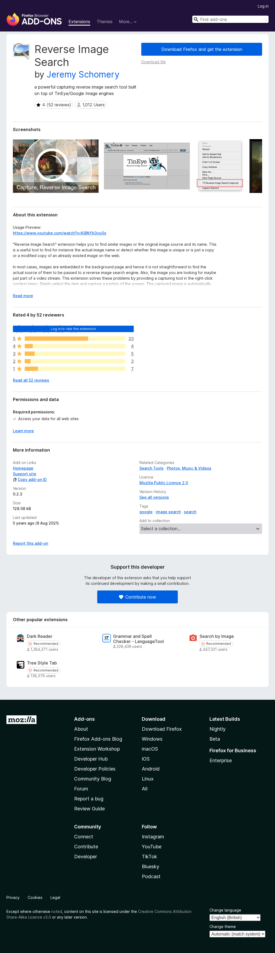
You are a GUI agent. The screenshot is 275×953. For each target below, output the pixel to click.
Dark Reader (39, 636)
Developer (85, 856)
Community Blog (92, 779)
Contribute (86, 846)
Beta (214, 739)
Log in (263, 6)
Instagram (153, 836)
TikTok (149, 856)
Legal (55, 897)
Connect (83, 836)
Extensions (79, 21)
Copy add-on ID (32, 479)
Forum (81, 789)
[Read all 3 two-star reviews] (75, 361)
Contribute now (140, 597)
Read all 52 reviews (31, 380)
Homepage (23, 468)
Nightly (217, 729)
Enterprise (220, 760)
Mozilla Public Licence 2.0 (163, 482)
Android (151, 769)
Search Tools (151, 468)
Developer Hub (91, 759)
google (146, 511)
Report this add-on (30, 543)
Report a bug (88, 798)
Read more (23, 295)
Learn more (23, 430)
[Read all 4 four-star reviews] (75, 346)
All (144, 789)
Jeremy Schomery (83, 74)
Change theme (222, 926)
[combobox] (230, 19)
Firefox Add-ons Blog (98, 739)
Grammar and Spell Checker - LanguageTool (138, 639)
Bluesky (150, 866)
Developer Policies (94, 769)
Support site (24, 474)
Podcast (151, 876)
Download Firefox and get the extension (201, 49)
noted (56, 911)
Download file (153, 61)
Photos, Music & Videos (189, 468)
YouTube (151, 846)
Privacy (13, 897)
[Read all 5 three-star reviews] (75, 353)
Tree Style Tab (42, 663)
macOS (150, 749)
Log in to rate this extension (73, 329)
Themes (105, 21)
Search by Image (217, 636)
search (190, 511)
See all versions (154, 497)
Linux (148, 779)
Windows (152, 739)
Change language (225, 910)
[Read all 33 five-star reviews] (75, 338)
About (81, 729)
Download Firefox (162, 729)
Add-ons (84, 719)
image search (168, 511)
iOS (146, 759)
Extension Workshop (97, 749)
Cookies (35, 897)
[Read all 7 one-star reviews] (75, 369)
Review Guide (89, 808)
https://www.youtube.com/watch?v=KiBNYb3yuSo (59, 233)
